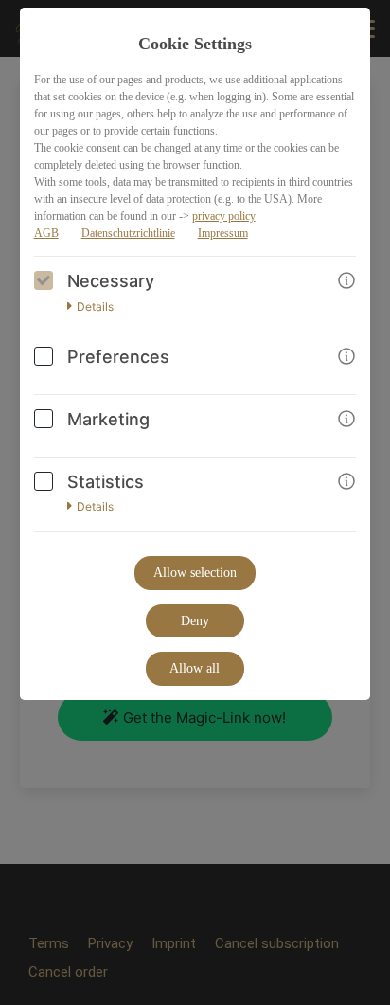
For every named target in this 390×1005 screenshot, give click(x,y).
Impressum (223, 233)
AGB (46, 233)
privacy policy (224, 216)
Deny (195, 621)
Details (95, 307)
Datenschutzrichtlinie (128, 233)
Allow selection (195, 572)
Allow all (194, 668)
